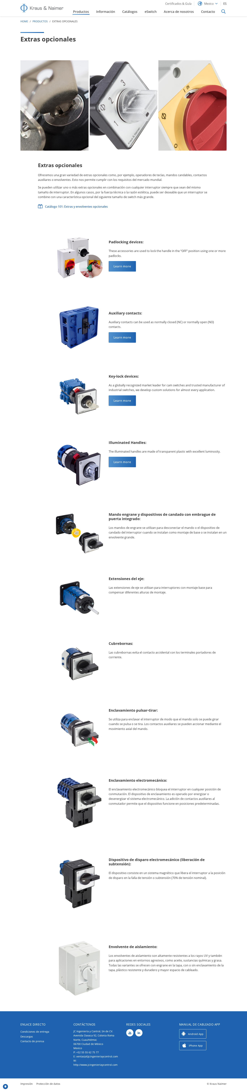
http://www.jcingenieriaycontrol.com (95, 1064)
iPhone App (196, 1045)
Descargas (26, 1036)
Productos (40, 21)
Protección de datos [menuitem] (48, 1083)
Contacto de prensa (32, 1041)
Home (24, 21)
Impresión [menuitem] (26, 1083)
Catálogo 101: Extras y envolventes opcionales (76, 207)
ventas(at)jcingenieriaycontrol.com (97, 1056)
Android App (195, 1034)
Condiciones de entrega (34, 1031)
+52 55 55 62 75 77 (87, 1052)
